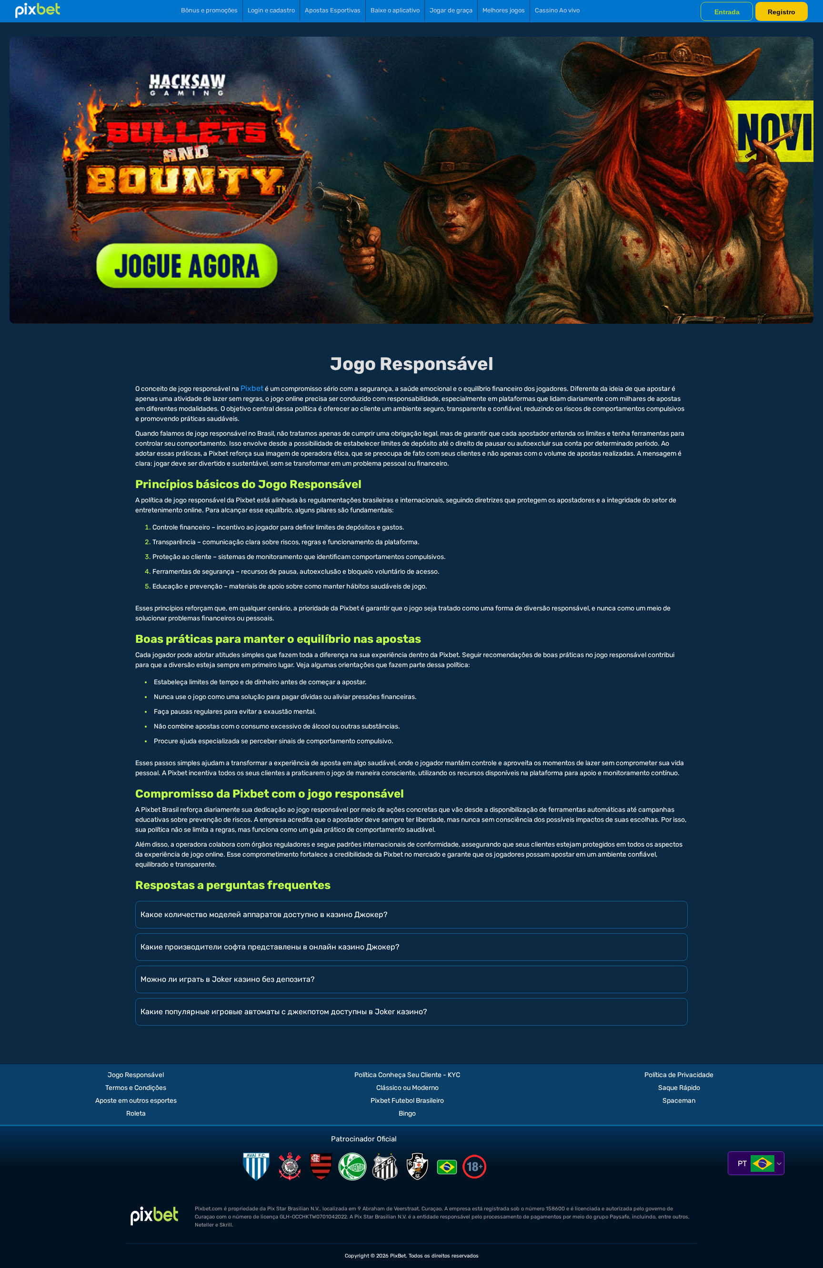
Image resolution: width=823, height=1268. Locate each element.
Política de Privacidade (678, 1075)
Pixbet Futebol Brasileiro (407, 1101)
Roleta (136, 1114)
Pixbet (252, 388)
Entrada (727, 12)
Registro (781, 12)
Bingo (407, 1114)
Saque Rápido (679, 1088)
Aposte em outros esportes (136, 1101)
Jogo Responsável (136, 1075)
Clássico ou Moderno (407, 1088)
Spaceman (678, 1101)
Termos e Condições (135, 1088)
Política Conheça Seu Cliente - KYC (407, 1075)
